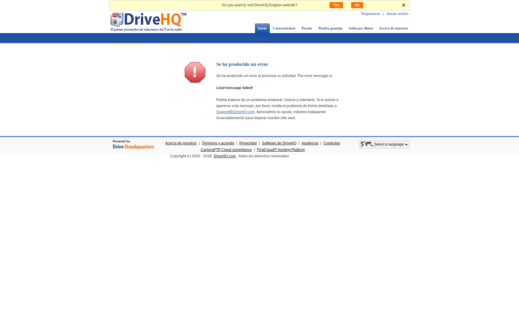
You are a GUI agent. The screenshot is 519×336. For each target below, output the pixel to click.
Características (284, 28)
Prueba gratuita (330, 28)
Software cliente (361, 28)
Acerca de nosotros (393, 28)
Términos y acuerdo (218, 143)
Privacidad (248, 143)
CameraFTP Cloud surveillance (226, 150)
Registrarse (370, 14)
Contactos (331, 143)
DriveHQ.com (225, 156)
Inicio (262, 28)
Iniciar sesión (397, 14)
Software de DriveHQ (279, 143)
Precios (307, 28)
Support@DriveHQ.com (235, 112)
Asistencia (310, 143)
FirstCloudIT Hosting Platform (281, 150)
